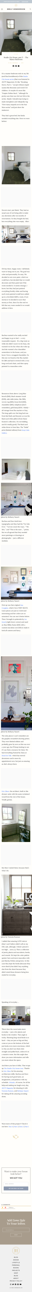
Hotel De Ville (7, 756)
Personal (16, 1265)
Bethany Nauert (23, 1091)
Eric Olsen (7, 1071)
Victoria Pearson (7, 1091)
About (16, 1278)
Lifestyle (16, 1262)
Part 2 (21, 1127)
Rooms (16, 1268)
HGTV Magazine (7, 1088)
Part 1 (27, 1127)
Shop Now (25, 1)
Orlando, (12, 1082)
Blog (16, 1257)
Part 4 (11, 1127)
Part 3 (16, 1127)
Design (16, 1260)
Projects (16, 1270)
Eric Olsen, (6, 791)
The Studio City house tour (13, 1068)
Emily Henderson (14, 62)
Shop (16, 1273)
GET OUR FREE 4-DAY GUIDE (16, 1188)
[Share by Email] (18, 66)
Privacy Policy (16, 1281)
